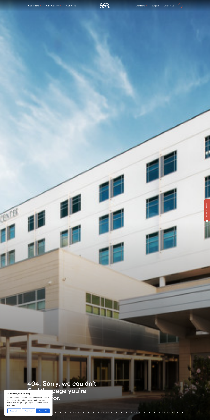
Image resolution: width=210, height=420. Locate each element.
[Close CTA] (206, 221)
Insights (155, 5)
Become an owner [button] (207, 210)
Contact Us (169, 5)
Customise (14, 411)
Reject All (28, 411)
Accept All (43, 411)
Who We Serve (53, 5)
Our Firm (140, 5)
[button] (105, 5)
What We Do (33, 5)
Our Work (71, 5)
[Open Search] (180, 5)
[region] (28, 403)
